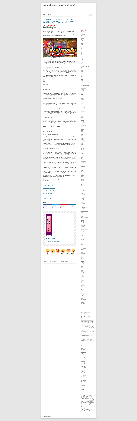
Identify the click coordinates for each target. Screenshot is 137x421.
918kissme (82, 108)
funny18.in (82, 135)
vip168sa (82, 243)
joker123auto (83, 148)
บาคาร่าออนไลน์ (83, 88)
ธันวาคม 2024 (83, 373)
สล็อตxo (82, 282)
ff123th (82, 131)
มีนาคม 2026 (83, 354)
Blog (48, 10)
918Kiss (82, 106)
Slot (81, 213)
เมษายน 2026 (83, 353)
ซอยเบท (82, 249)
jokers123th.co (83, 150)
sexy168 (82, 209)
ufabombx (82, 240)
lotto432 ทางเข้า (83, 157)
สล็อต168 (82, 271)
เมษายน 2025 (83, 368)
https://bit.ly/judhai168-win (48, 185)
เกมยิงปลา (82, 294)
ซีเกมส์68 (82, 250)
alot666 (82, 113)
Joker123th (91, 398)
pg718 (82, 170)
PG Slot (82, 168)
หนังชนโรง (82, 80)
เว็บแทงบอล (82, 302)
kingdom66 (82, 153)
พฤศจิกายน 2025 (83, 359)
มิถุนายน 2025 (83, 366)
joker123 (82, 63)
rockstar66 (82, 198)
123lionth (82, 97)
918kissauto (83, 107)
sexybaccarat (83, 72)
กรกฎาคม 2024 (83, 380)
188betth (82, 102)
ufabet (82, 238)
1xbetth (82, 47)
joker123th (82, 149)
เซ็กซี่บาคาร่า (90, 409)
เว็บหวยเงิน (82, 90)
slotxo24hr (82, 220)
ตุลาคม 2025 (83, 361)
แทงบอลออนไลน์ (83, 303)
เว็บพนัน (82, 298)
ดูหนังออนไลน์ (83, 65)
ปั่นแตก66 (82, 262)
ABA (81, 109)
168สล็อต (82, 99)
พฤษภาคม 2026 (83, 352)
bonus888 (82, 121)
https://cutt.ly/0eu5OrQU (47, 195)
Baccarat (82, 115)
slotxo (82, 43)
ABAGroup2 (83, 111)
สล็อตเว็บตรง (51, 261)
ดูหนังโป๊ (82, 45)
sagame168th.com (84, 204)
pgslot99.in (82, 180)
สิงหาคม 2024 (83, 379)
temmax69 (82, 227)
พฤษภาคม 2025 (83, 367)
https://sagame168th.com (85, 66)
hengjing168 (83, 139)
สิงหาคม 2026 (83, 348)
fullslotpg (82, 77)
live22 (82, 79)
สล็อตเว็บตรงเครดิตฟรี (84, 86)
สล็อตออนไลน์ (83, 284)
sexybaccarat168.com (84, 211)
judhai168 (60, 261)
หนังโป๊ (82, 290)
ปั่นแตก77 (82, 263)
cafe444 (82, 126)
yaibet (82, 244)
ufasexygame (83, 241)
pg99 (81, 76)
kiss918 (82, 52)
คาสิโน (82, 247)
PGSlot (82, 177)
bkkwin (82, 118)
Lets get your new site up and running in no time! (65, 10)
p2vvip (82, 165)
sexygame (82, 212)
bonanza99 (82, 120)
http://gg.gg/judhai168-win (47, 193)
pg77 (81, 171)
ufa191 (82, 232)
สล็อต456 (82, 272)
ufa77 (82, 234)
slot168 (44, 28)
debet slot (82, 129)
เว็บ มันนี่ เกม (83, 297)
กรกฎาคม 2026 (83, 349)
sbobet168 (82, 208)
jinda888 (82, 145)
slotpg (82, 44)
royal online (83, 199)
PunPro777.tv (83, 190)
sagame (82, 200)
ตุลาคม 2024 (83, 376)
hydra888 (82, 140)
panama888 (83, 166)
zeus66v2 (82, 245)
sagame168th (83, 203)
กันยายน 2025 (83, 362)
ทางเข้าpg (82, 256)
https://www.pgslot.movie (85, 85)
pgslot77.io (82, 179)
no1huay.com (83, 163)
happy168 (82, 138)
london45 (82, 156)
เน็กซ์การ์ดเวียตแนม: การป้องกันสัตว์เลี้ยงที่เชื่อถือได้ (59, 5)
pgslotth (82, 184)
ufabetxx (82, 239)
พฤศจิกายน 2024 (83, 375)
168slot (82, 98)
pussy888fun (83, 194)
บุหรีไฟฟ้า (82, 261)
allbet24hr (82, 112)
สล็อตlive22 (82, 280)
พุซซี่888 (82, 40)
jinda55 (82, 144)
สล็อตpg (82, 281)
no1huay (82, 162)
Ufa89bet (82, 236)
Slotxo (82, 218)
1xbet (82, 103)
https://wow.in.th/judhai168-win (50, 190)
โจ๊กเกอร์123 (89, 410)
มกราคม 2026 (83, 357)
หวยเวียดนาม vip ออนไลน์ (85, 293)
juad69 (82, 152)
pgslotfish (82, 182)
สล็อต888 (82, 38)
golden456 (82, 136)
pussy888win (83, 195)
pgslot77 (82, 75)
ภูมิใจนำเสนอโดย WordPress (47, 416)
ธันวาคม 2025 (83, 358)
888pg (82, 104)
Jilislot (82, 143)
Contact (52, 10)
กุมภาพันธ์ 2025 (83, 371)
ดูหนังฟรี (82, 68)
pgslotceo (82, 181)
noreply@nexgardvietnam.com (53, 241)
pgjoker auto (83, 175)
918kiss (82, 62)
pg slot (82, 50)
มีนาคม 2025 (83, 370)
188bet (82, 100)
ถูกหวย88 (82, 254)
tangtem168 (83, 225)
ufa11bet (82, 231)
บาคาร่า (82, 257)
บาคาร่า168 (82, 41)
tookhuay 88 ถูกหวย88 (84, 229)
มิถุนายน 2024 (83, 381)
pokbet (82, 185)
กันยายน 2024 (83, 377)
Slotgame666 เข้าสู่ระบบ (84, 217)
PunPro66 (82, 186)
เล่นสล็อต (82, 295)
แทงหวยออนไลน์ (83, 304)
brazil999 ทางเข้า (83, 125)
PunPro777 (82, 189)
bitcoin (82, 117)
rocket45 (82, 197)
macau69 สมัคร (83, 161)
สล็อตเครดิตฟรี (83, 285)
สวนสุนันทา (82, 289)
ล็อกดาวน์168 (83, 268)
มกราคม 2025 (83, 372)
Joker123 (82, 147)
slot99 (82, 35)
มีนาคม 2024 (83, 385)
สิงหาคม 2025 (83, 363)
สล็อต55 (82, 273)
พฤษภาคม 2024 (83, 382)
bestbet (82, 116)
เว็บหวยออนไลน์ (83, 300)
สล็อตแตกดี (82, 288)
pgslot (82, 39)
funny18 (82, 134)
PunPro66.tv (83, 188)
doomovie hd (83, 56)
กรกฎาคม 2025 (83, 364)
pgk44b (82, 176)
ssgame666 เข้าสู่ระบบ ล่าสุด (85, 222)
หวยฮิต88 (82, 291)
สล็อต (82, 270)
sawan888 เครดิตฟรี (84, 206)
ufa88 (82, 235)
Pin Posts (77, 10)
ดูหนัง (82, 252)
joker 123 (82, 31)
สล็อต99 (82, 279)
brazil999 (82, 122)
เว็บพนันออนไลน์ (83, 299)
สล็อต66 (82, 275)
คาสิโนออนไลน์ (83, 248)
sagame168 (82, 202)
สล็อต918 (82, 277)
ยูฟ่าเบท (82, 267)
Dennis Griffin (50, 238)
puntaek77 (82, 191)
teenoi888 (82, 226)
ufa (81, 230)
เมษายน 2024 (83, 384)
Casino (82, 127)
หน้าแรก (44, 10)
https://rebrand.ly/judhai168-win (49, 188)
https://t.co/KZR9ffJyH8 (47, 198)
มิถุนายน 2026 (83, 350)
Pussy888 (82, 193)
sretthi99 (82, 221)
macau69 (82, 159)
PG (81, 167)
